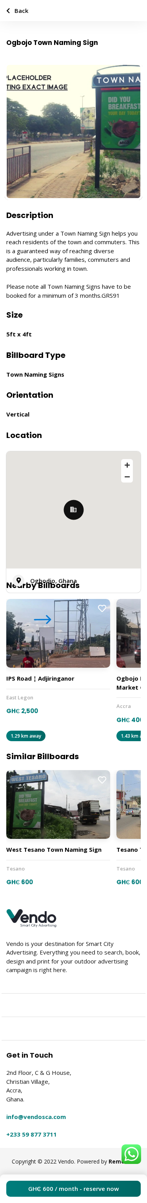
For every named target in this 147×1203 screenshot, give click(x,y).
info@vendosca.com (36, 1117)
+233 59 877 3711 (31, 1134)
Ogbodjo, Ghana (53, 581)
